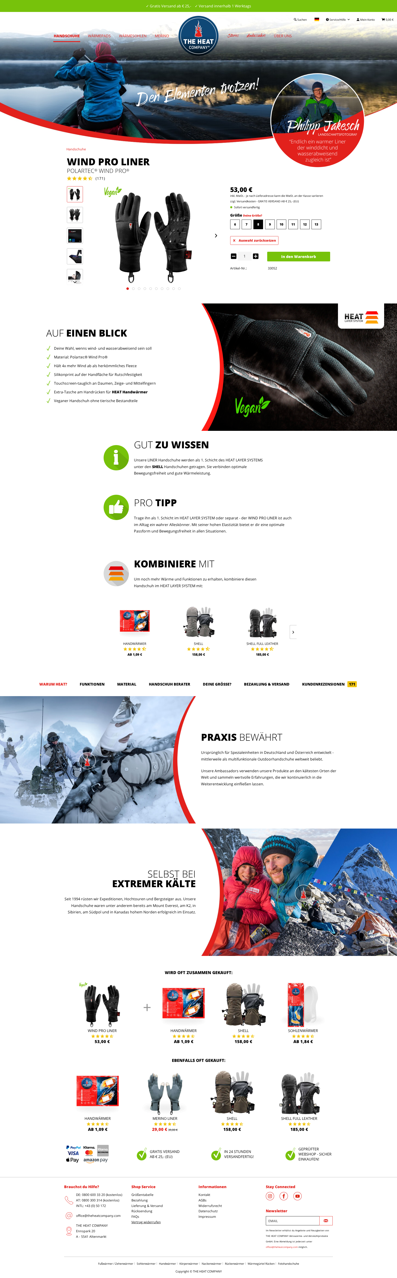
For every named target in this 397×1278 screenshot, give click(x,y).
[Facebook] (286, 1198)
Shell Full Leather (262, 643)
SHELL (157, 466)
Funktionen (92, 684)
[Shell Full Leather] (262, 622)
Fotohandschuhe (288, 1264)
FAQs (135, 1216)
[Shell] (198, 622)
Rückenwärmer (234, 1264)
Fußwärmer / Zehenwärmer (115, 1264)
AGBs (202, 1200)
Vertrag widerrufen (146, 1222)
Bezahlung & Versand (266, 684)
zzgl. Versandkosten (243, 201)
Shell (198, 643)
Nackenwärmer (211, 1264)
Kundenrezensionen (328, 684)
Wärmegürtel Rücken (261, 1264)
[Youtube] (299, 1198)
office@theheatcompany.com (98, 1215)
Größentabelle (142, 1194)
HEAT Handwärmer (130, 392)
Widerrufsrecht (210, 1206)
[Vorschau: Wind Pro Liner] (75, 194)
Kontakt (204, 1194)
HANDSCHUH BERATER (169, 684)
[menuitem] (365, 20)
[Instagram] (273, 1198)
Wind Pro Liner (102, 1030)
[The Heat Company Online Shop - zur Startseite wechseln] (198, 36)
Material (126, 684)
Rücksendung (141, 1211)
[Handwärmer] (134, 622)
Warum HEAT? (53, 684)
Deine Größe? (252, 215)
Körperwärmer (188, 1264)
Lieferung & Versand (147, 1206)
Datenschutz (208, 1211)
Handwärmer (134, 643)
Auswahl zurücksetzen (257, 240)
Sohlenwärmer (303, 1030)
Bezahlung (139, 1200)
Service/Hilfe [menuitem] (337, 20)
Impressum (207, 1216)
